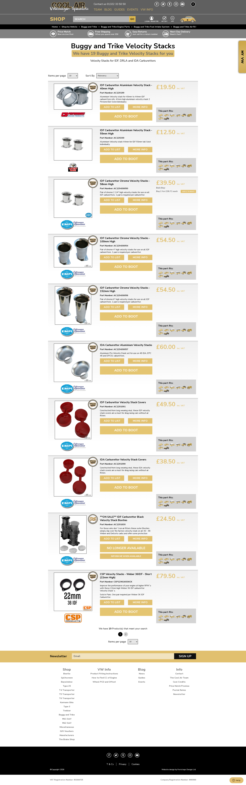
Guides (119, 10)
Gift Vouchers (67, 731)
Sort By (90, 75)
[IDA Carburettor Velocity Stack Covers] (73, 477)
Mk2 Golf (66, 723)
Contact (179, 673)
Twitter (163, 4)
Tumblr (169, 4)
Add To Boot (126, 116)
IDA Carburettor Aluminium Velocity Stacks (126, 345)
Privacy (122, 764)
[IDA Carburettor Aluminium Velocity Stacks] (73, 362)
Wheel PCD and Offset (104, 681)
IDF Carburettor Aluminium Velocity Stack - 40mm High (126, 87)
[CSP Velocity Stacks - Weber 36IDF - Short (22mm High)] (73, 592)
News (142, 673)
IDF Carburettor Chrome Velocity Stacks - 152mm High (125, 289)
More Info (140, 107)
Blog (108, 10)
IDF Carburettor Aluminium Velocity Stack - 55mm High (126, 132)
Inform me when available (126, 556)
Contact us (100, 4)
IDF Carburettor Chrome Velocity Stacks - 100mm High (125, 240)
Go (132, 19)
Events (132, 10)
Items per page (57, 75)
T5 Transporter (66, 694)
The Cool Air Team (179, 677)
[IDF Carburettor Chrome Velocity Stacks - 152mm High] (73, 305)
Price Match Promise (179, 686)
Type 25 (67, 686)
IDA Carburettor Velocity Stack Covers (123, 459)
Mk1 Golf (66, 718)
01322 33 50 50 (116, 4)
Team (98, 10)
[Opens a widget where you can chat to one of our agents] (236, 780)
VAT (172, 21)
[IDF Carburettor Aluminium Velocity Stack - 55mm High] (73, 144)
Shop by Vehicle (69, 26)
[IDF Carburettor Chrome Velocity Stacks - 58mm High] (73, 198)
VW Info (147, 10)
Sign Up (185, 656)
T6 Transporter (66, 698)
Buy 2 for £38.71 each (167, 191)
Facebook (157, 4)
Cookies (136, 764)
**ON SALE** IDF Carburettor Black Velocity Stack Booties (122, 518)
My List (164, 21)
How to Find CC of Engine (104, 677)
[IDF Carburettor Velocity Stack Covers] (73, 420)
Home (55, 26)
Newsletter (58, 656)
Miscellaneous (67, 727)
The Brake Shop (67, 739)
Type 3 (66, 706)
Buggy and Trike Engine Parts (115, 26)
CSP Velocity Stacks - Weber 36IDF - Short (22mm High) (126, 576)
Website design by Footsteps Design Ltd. (179, 769)
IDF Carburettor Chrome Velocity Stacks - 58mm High (125, 182)
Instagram (176, 4)
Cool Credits (179, 681)
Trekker (67, 710)
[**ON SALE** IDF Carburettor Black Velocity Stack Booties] (73, 534)
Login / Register (151, 21)
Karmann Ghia (66, 702)
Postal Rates (179, 690)
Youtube (182, 4)
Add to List (112, 107)
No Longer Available (126, 548)
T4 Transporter (66, 690)
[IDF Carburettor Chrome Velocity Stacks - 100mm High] (73, 252)
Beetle (66, 673)
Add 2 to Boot (188, 191)
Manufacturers (67, 735)
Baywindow (67, 681)
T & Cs (110, 764)
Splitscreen (67, 677)
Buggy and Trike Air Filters (186, 26)
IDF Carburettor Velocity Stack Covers (123, 402)
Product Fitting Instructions (104, 673)
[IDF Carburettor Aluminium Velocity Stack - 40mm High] (73, 97)
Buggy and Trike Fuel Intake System (152, 26)
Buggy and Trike (89, 26)
